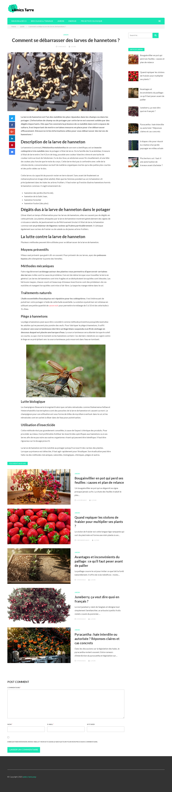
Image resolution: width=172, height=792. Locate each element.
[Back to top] (164, 784)
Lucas (73, 46)
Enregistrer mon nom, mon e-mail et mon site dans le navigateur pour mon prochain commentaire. (52, 742)
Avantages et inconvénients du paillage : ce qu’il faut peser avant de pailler (99, 561)
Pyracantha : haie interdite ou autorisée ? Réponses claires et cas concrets (97, 638)
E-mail (50, 724)
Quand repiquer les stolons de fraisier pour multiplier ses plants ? (99, 521)
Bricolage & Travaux (42, 21)
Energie (72, 21)
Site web (91, 724)
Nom (9, 724)
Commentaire (14, 688)
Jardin (60, 21)
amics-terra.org (29, 777)
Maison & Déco (19, 21)
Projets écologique (91, 21)
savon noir (53, 305)
